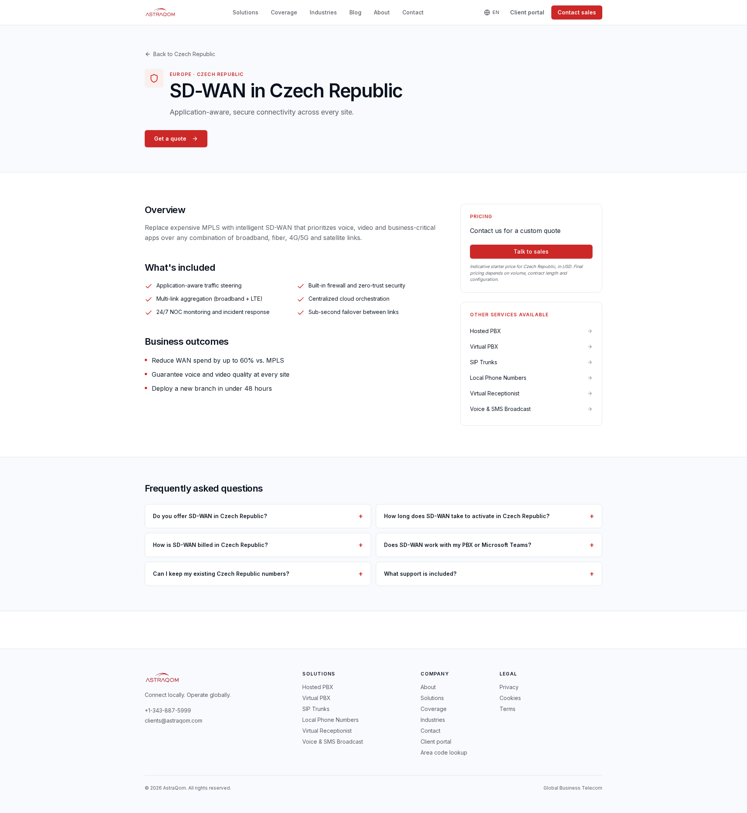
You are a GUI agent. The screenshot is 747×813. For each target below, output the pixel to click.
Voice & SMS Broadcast (332, 741)
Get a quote (170, 138)
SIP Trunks (316, 708)
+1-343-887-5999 (168, 710)
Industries (323, 12)
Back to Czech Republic (184, 54)
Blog (355, 12)
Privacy (509, 687)
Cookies (510, 698)
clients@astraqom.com (173, 720)
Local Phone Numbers (330, 719)
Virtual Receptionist (327, 730)
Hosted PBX (317, 687)
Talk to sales (531, 251)
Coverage (284, 12)
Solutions (245, 12)
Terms (508, 708)
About (382, 12)
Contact (413, 12)
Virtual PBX (316, 698)
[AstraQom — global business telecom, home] (160, 12)
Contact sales (577, 12)
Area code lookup (444, 752)
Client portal (527, 12)
